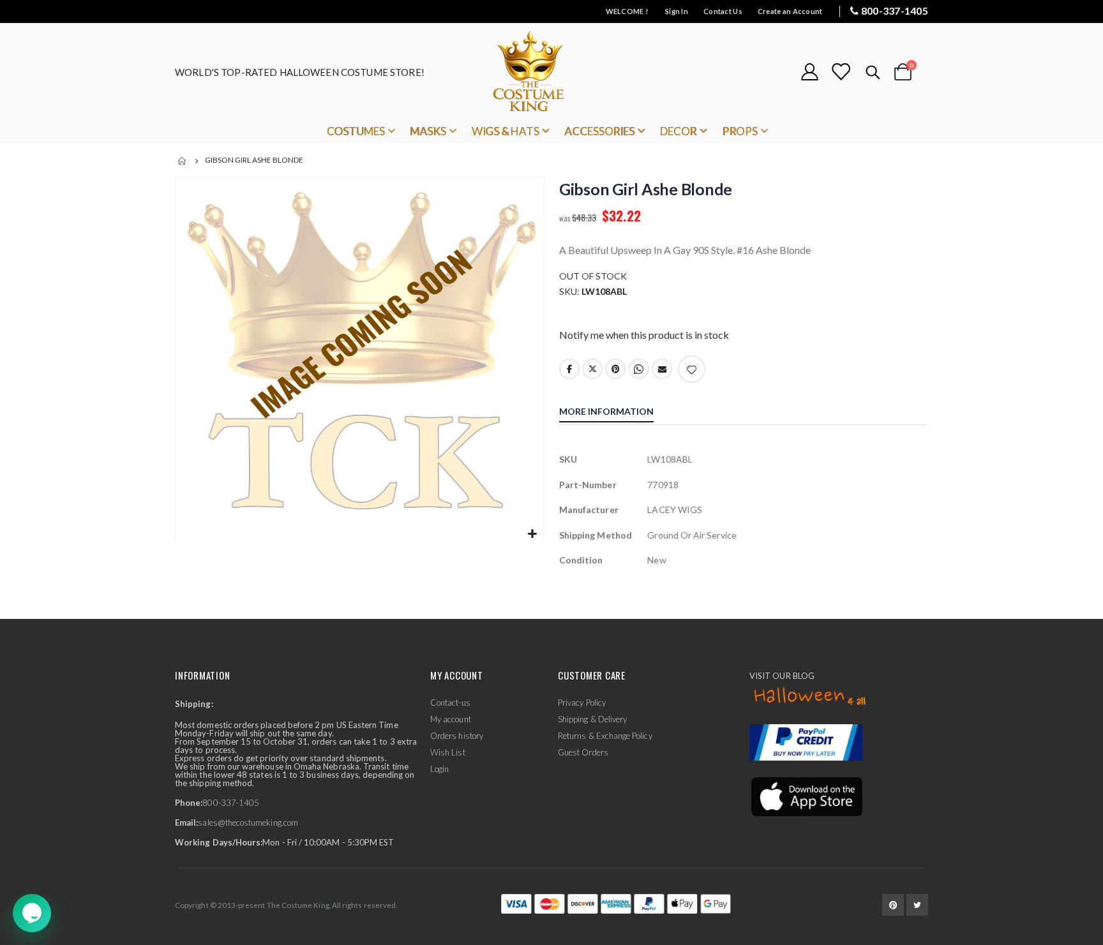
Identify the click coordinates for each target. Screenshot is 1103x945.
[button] (532, 534)
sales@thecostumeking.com (248, 822)
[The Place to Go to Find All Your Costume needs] (551, 72)
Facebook (569, 369)
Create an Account (790, 11)
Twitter (592, 369)
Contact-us (450, 702)
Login (439, 769)
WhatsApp (639, 369)
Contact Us (722, 11)
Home (182, 161)
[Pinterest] (893, 905)
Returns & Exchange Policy (605, 736)
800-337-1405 (894, 10)
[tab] (616, 413)
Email (662, 369)
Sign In (676, 11)
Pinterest (615, 369)
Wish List (447, 752)
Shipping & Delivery (592, 719)
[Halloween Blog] (810, 697)
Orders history (456, 736)
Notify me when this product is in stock (644, 335)
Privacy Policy (582, 702)
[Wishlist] (840, 71)
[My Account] (809, 71)
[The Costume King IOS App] (805, 796)
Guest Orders (583, 752)
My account (450, 719)
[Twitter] (917, 905)
